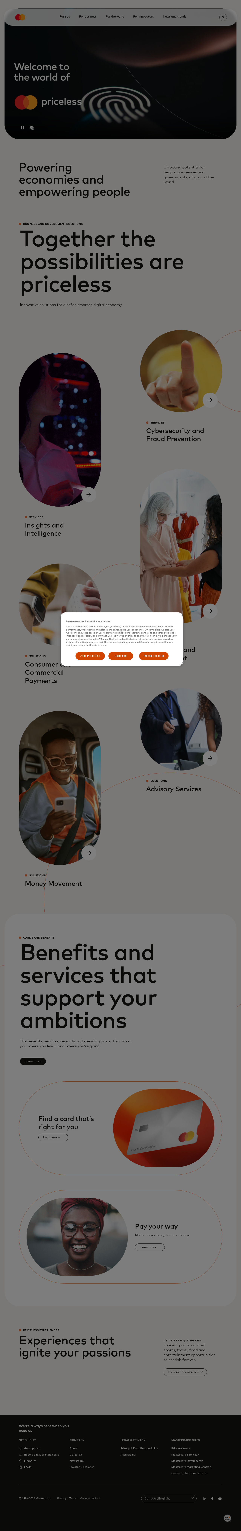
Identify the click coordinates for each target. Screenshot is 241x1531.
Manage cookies (153, 656)
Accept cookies (90, 656)
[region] (122, 639)
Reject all (121, 656)
